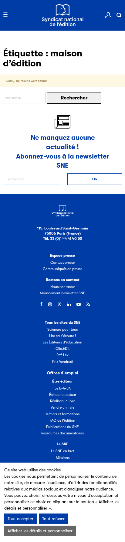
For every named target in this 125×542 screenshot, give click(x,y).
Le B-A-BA (63, 388)
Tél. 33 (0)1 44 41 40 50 (62, 238)
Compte (108, 15)
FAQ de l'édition (62, 420)
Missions (62, 458)
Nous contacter (62, 287)
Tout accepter (20, 518)
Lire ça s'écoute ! (62, 336)
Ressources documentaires (62, 433)
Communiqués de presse (62, 269)
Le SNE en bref (62, 451)
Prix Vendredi (62, 362)
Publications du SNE (62, 427)
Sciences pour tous (62, 329)
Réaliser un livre (62, 401)
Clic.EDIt (62, 348)
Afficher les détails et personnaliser (40, 530)
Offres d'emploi (62, 372)
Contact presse (62, 262)
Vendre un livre (62, 407)
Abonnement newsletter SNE (62, 293)
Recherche (119, 15)
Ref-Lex (62, 355)
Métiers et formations (62, 414)
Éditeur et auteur (62, 395)
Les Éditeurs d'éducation (62, 342)
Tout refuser (53, 518)
